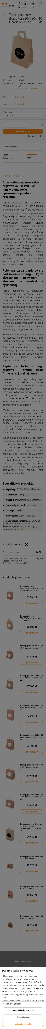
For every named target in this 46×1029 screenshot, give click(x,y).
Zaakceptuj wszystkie (23, 1024)
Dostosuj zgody (23, 1017)
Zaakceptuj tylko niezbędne (23, 1010)
